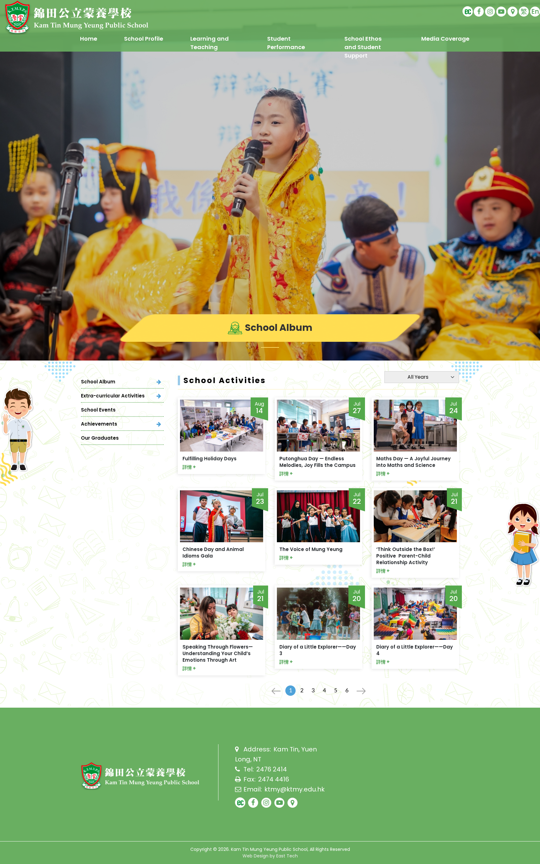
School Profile (143, 39)
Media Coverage (445, 39)
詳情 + (189, 467)
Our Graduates (100, 438)
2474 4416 (273, 779)
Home (88, 39)
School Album (98, 381)
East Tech (287, 856)
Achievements (99, 424)
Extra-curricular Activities (113, 395)
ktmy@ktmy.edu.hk (294, 789)
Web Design (255, 856)
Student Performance (286, 43)
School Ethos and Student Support (363, 47)
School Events (98, 410)
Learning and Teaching (209, 43)
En (535, 11)
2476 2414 (271, 769)
